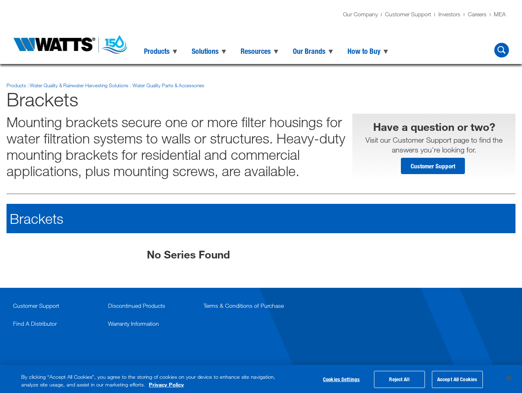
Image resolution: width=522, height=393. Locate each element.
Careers (477, 14)
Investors (449, 14)
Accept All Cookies (457, 379)
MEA (500, 14)
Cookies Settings (341, 379)
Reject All (399, 379)
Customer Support (408, 14)
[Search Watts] (501, 50)
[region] (261, 379)
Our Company (360, 14)
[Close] (509, 378)
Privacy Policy (166, 384)
